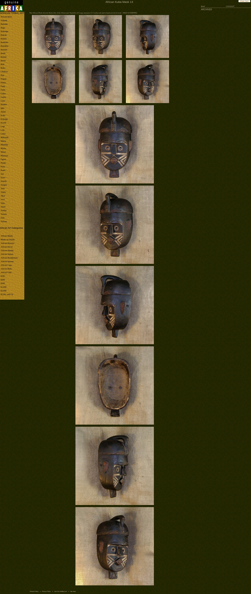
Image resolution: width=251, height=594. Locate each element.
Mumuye (4, 156)
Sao (2, 174)
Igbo (2, 108)
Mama (3, 141)
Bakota (4, 35)
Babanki (4, 24)
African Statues (7, 254)
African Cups (6, 265)
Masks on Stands (8, 239)
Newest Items (6, 17)
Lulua (3, 134)
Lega (3, 126)
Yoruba (4, 214)
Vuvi (3, 199)
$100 (3, 276)
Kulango (4, 119)
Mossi (3, 152)
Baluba (4, 39)
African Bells (6, 269)
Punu (3, 166)
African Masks (7, 236)
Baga (3, 28)
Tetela (3, 192)
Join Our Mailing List (60, 591)
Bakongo (4, 31)
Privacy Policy (46, 591)
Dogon (3, 79)
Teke (3, 188)
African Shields (7, 250)
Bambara (4, 42)
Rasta (3, 170)
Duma (3, 82)
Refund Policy (34, 591)
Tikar (3, 196)
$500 (3, 283)
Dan (2, 75)
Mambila (4, 145)
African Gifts (6, 272)
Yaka (3, 203)
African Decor (7, 247)
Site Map (73, 591)
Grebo (3, 97)
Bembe (4, 57)
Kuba (3, 115)
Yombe (4, 210)
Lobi (3, 130)
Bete (2, 64)
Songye (4, 185)
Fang (3, 86)
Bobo (3, 68)
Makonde (4, 137)
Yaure (3, 207)
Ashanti (4, 20)
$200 (3, 280)
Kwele (3, 123)
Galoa (3, 93)
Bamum (4, 50)
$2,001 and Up (7, 294)
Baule (3, 53)
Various (4, 221)
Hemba (4, 104)
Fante (3, 90)
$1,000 (3, 287)
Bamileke (4, 46)
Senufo (4, 181)
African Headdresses (9, 258)
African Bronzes (7, 243)
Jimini (3, 112)
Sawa (3, 177)
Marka (3, 148)
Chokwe (4, 71)
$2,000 (3, 291)
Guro (3, 101)
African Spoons (7, 261)
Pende (3, 163)
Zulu (3, 218)
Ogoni (3, 159)
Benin (3, 61)
